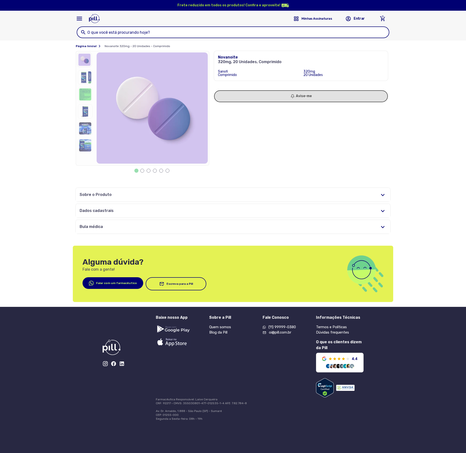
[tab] (136, 171)
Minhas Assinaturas (316, 18)
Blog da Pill (218, 332)
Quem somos (220, 327)
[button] (85, 60)
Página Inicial (86, 46)
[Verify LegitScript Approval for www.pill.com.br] (325, 387)
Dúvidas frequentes (332, 332)
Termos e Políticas (331, 327)
